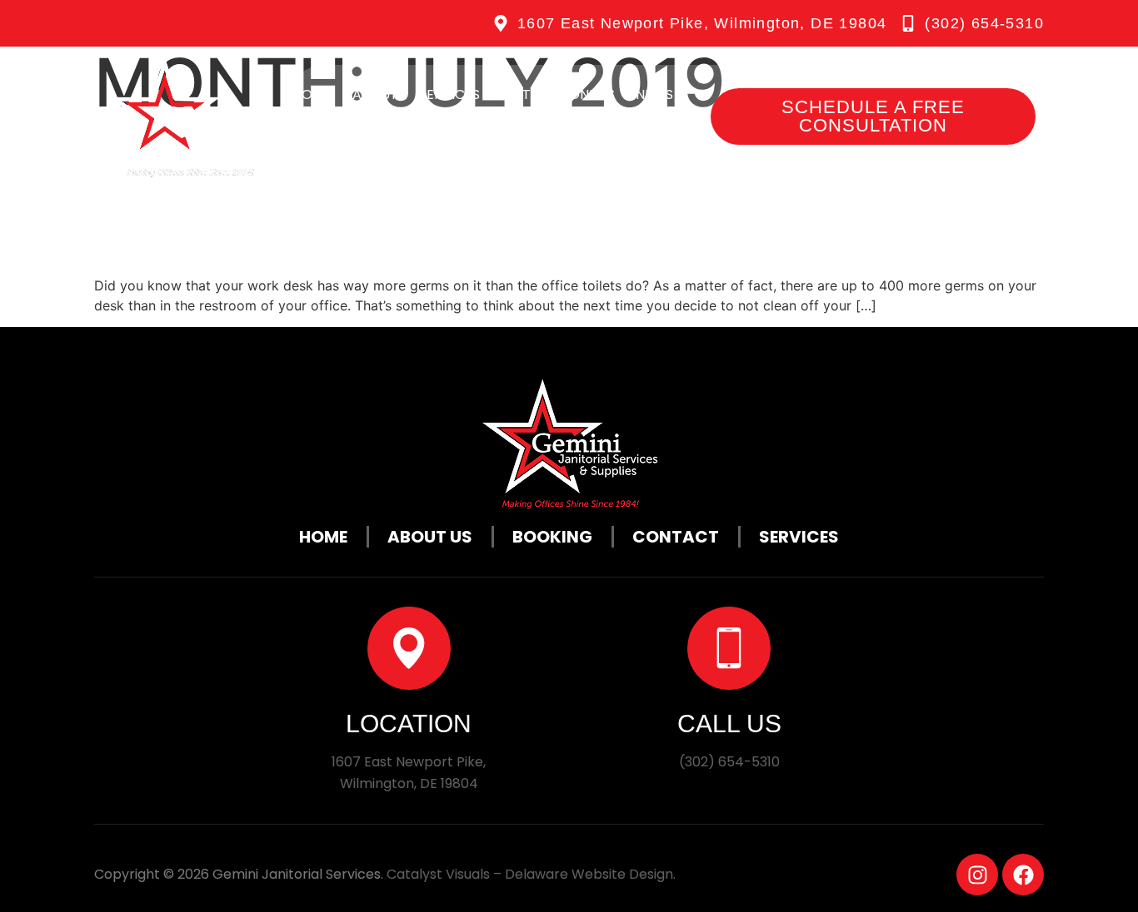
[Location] (409, 648)
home (312, 94)
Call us (729, 723)
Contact (336, 137)
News (654, 94)
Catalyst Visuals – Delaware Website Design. (531, 874)
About (375, 94)
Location (409, 723)
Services (449, 94)
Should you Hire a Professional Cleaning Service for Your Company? (505, 193)
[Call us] (729, 648)
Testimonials (568, 94)
